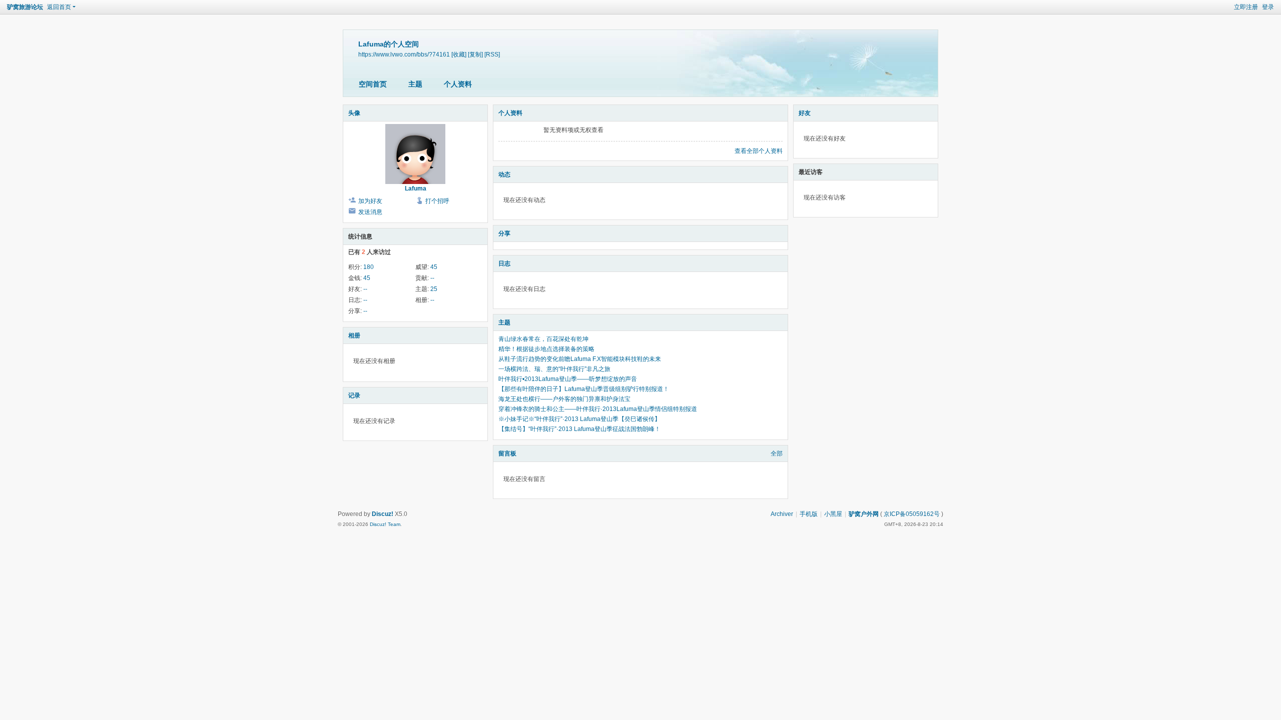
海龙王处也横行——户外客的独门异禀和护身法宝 (564, 399)
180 (368, 267)
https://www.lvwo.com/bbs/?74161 (404, 54)
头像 (354, 113)
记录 (354, 395)
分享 (504, 233)
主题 (415, 84)
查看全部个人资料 (759, 151)
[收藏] (458, 54)
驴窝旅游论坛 (25, 7)
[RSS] (492, 54)
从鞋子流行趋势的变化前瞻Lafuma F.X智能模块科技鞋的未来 (579, 359)
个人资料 (458, 84)
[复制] (475, 54)
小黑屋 (833, 514)
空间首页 (373, 84)
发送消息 (370, 212)
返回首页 (59, 7)
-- (432, 278)
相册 (354, 335)
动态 (504, 174)
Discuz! (382, 514)
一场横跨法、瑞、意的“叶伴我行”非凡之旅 (554, 369)
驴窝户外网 (864, 514)
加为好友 (370, 201)
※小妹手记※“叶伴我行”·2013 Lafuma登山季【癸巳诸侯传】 (579, 419)
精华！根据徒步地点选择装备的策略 (546, 349)
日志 (504, 263)
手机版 (809, 514)
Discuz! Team (385, 524)
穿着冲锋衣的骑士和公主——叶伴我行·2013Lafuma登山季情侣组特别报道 (597, 409)
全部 (777, 453)
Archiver (782, 514)
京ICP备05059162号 (912, 514)
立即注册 (1246, 7)
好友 (805, 113)
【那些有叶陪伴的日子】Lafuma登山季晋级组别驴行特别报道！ (583, 389)
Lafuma (415, 188)
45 (433, 267)
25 (433, 289)
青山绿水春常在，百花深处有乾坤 (543, 339)
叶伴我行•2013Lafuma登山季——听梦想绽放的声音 (567, 379)
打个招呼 (437, 201)
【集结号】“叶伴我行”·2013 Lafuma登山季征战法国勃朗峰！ (579, 429)
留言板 (507, 453)
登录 (1268, 7)
